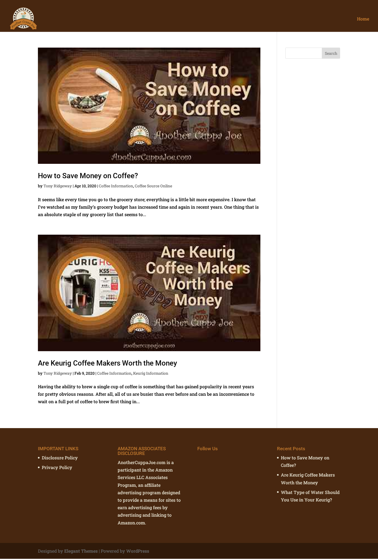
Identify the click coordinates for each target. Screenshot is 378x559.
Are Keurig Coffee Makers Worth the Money (107, 363)
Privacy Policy (57, 467)
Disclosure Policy (60, 457)
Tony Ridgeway (57, 185)
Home (363, 19)
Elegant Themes (81, 551)
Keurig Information (150, 373)
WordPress (137, 551)
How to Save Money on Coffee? (88, 176)
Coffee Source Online (153, 185)
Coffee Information (116, 185)
